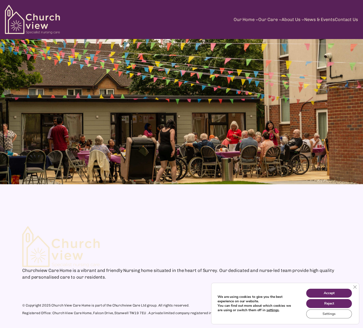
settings (272, 310)
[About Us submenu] (303, 19)
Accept (329, 293)
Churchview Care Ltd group (134, 305)
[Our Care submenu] (280, 19)
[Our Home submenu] (257, 19)
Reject (329, 303)
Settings (329, 313)
